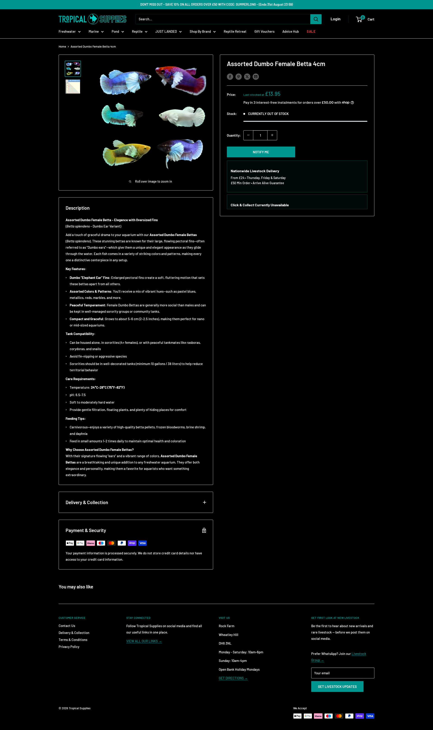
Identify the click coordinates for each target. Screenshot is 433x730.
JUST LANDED (166, 31)
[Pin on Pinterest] (238, 76)
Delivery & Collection (74, 633)
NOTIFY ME (261, 152)
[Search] (316, 19)
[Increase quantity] (272, 135)
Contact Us (67, 626)
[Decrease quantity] (248, 135)
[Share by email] (256, 76)
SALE (311, 31)
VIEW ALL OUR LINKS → (144, 641)
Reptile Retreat (235, 31)
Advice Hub (290, 31)
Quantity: (234, 135)
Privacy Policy (69, 647)
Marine (94, 31)
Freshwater (67, 31)
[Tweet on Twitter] (247, 76)
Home (62, 46)
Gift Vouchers (264, 31)
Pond (115, 31)
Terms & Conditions (73, 640)
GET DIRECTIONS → (233, 678)
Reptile (137, 31)
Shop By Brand (200, 31)
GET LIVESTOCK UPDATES (337, 686)
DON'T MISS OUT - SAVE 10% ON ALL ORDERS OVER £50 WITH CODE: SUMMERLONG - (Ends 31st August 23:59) (216, 4)
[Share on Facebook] (230, 76)
